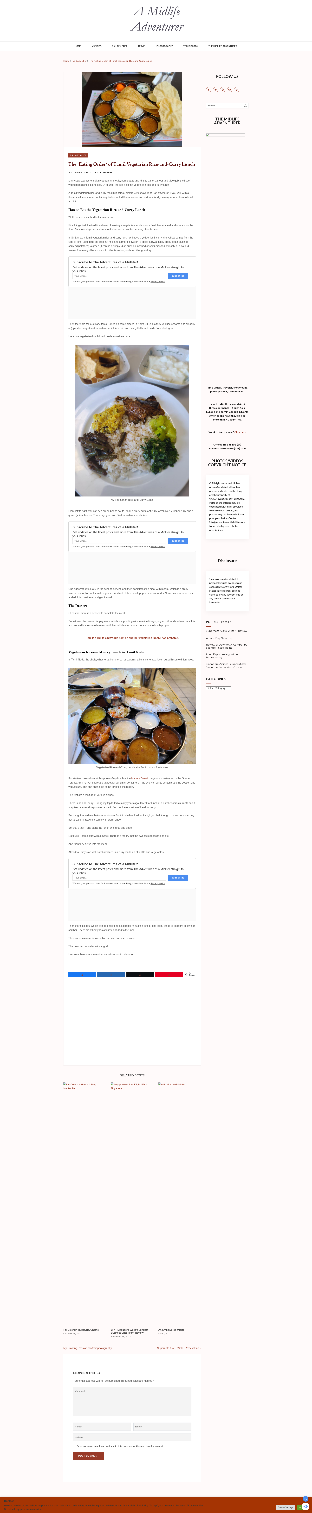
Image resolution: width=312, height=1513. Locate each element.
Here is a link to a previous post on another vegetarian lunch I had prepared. (132, 638)
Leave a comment (102, 172)
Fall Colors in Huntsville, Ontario (81, 1329)
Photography (164, 46)
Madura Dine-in (140, 778)
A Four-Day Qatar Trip (219, 638)
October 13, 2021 (72, 1333)
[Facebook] (208, 89)
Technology (190, 46)
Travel (142, 46)
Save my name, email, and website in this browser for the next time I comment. (120, 1446)
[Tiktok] (236, 89)
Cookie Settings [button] (285, 1507)
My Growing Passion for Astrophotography (87, 1348)
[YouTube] (229, 89)
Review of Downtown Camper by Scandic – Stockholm (226, 646)
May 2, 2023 (164, 1333)
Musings (97, 46)
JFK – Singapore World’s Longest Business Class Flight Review (129, 1331)
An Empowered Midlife (171, 1329)
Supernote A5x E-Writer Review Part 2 (179, 1348)
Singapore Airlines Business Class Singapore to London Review (226, 666)
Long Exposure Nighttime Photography (222, 656)
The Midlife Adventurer (222, 46)
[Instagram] (222, 89)
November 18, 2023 (121, 1336)
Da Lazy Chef (119, 46)
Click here (240, 431)
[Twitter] (215, 89)
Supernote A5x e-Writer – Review (226, 630)
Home (78, 46)
